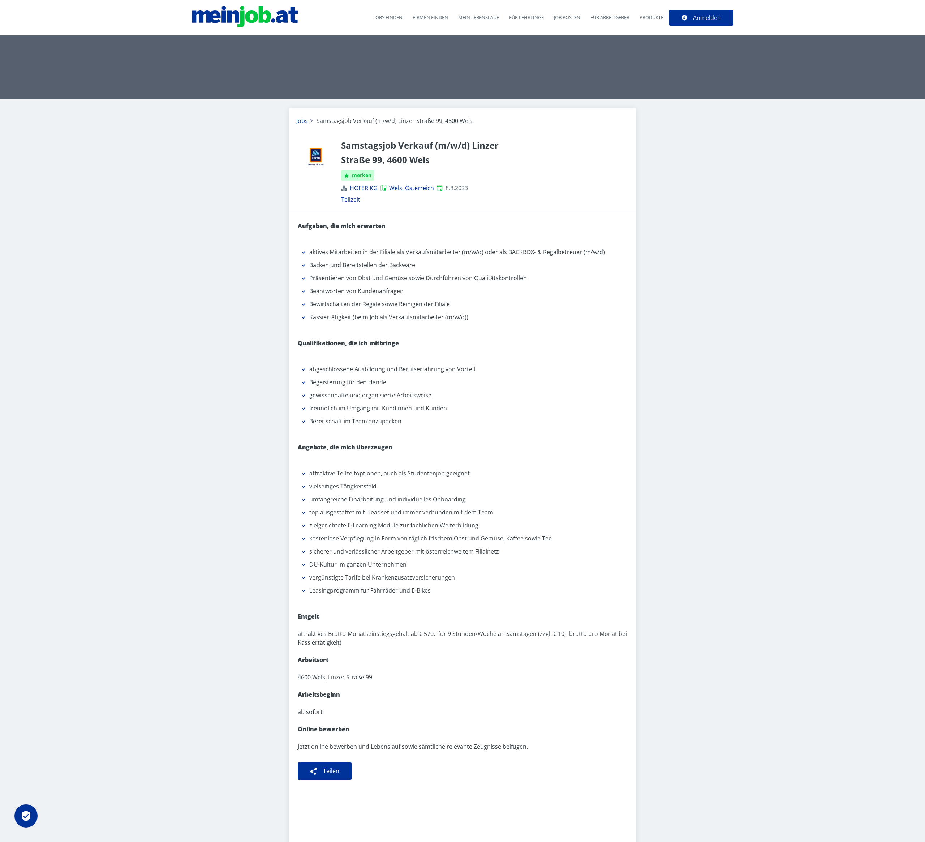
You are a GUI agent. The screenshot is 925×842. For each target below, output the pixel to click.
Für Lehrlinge (526, 17)
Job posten (567, 17)
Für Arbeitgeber (609, 17)
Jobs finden (388, 17)
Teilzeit (350, 200)
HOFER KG (364, 188)
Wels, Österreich (411, 188)
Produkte (651, 17)
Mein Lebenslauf (478, 17)
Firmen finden (430, 17)
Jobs (302, 121)
